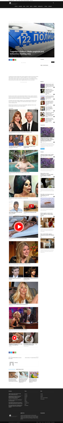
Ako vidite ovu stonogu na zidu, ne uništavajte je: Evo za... (47, 195)
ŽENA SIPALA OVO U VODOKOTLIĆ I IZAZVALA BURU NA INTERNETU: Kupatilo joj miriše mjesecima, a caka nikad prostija (15, 397)
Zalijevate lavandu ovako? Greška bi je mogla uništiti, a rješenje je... (47, 155)
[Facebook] (9, 60)
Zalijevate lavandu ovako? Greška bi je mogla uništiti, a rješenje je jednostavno (49, 85)
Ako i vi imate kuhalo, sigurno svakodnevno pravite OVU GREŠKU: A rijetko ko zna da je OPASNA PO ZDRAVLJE (15, 406)
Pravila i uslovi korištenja (26, 0)
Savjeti (25, 400)
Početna (16, 0)
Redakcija (16, 362)
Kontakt (19, 0)
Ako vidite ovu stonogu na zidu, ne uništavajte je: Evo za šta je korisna (49, 97)
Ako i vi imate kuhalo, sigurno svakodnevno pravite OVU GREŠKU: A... (47, 235)
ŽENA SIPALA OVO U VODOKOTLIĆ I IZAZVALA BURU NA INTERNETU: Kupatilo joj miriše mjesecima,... (49, 91)
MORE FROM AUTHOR (19, 369)
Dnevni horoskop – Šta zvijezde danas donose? (31, 357)
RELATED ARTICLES (12, 369)
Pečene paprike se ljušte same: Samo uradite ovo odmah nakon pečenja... (46, 214)
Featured (26, 393)
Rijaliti (31, 6)
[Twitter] (11, 60)
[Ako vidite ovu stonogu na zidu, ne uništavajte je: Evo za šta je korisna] (42, 98)
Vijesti (24, 6)
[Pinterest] (13, 60)
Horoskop (50, 6)
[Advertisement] (31, 14)
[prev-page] (9, 383)
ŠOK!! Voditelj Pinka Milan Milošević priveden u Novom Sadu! (15, 358)
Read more (42, 148)
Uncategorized (27, 402)
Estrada (45, 6)
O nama (22, 0)
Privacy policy (31, 0)
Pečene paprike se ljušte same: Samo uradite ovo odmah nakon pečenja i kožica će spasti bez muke (15, 403)
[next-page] (10, 383)
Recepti (27, 6)
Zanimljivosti (40, 6)
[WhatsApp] (15, 60)
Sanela (46, 87)
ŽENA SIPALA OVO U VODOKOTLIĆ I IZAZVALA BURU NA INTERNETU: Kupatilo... (46, 174)
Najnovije (20, 6)
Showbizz (35, 6)
